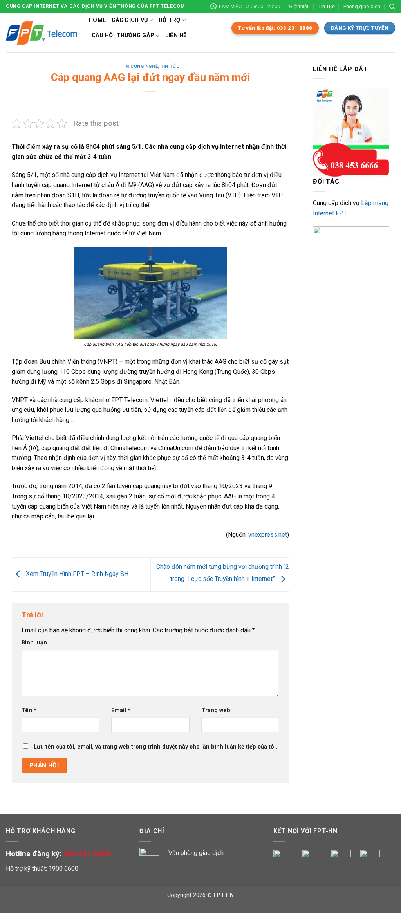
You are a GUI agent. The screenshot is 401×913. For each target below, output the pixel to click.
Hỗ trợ (170, 20)
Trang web (215, 710)
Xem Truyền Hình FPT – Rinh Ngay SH (76, 573)
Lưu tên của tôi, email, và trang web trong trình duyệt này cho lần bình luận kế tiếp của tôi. (155, 746)
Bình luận (34, 642)
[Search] (392, 6)
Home (97, 20)
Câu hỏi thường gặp (123, 35)
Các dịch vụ (130, 20)
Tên (29, 710)
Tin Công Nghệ (139, 66)
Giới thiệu (299, 6)
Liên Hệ (176, 35)
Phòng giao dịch (361, 6)
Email (120, 710)
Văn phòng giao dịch (196, 853)
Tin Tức (326, 6)
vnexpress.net (267, 534)
